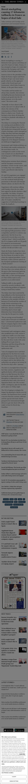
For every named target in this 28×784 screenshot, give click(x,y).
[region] (14, 758)
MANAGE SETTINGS (14, 781)
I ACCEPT (14, 776)
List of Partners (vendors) (7, 772)
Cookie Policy (22, 754)
